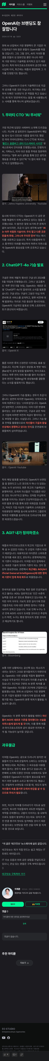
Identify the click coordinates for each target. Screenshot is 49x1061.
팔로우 (13, 904)
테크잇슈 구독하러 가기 (13, 873)
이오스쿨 (21, 4)
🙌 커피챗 (36, 904)
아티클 (12, 4)
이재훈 (17, 889)
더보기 (23, 963)
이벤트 (30, 4)
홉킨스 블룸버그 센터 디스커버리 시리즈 (22, 143)
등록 (24, 924)
